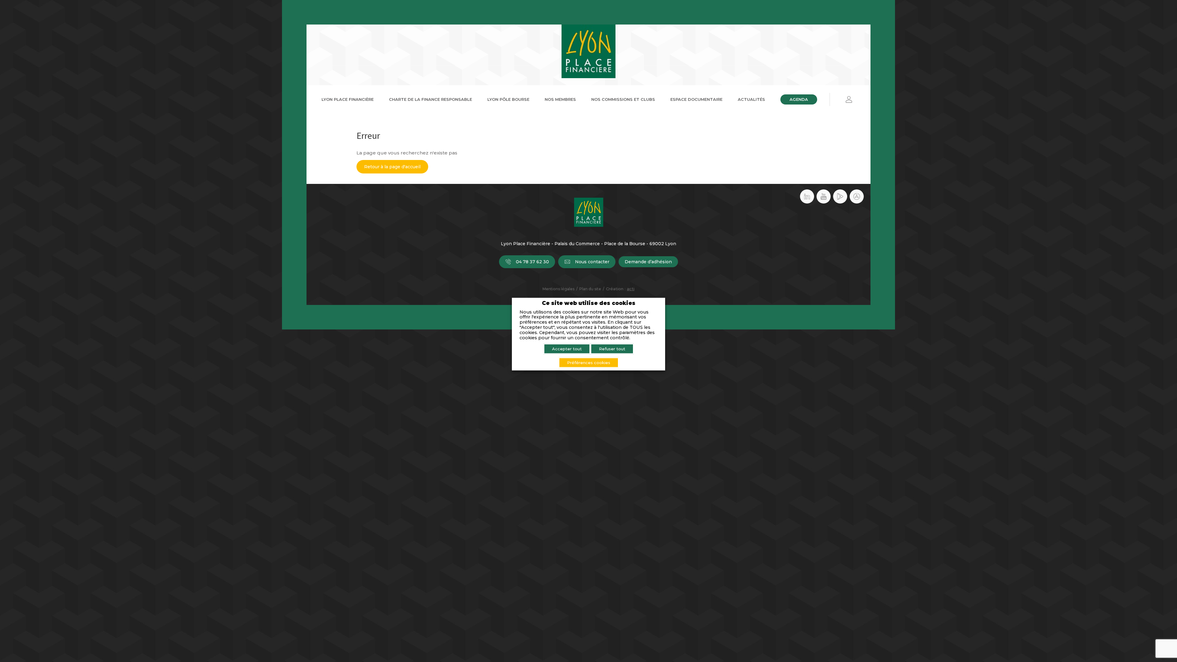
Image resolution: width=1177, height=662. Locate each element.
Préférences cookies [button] (588, 362)
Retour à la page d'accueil (392, 166)
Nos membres (560, 99)
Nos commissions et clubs (623, 99)
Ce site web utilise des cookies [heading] (588, 303)
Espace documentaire (696, 99)
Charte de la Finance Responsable (430, 99)
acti (630, 288)
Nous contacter (592, 261)
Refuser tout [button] (612, 348)
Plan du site (590, 289)
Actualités (751, 99)
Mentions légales (558, 289)
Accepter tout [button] (567, 348)
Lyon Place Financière (348, 99)
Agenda (799, 99)
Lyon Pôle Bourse (508, 99)
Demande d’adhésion (648, 261)
